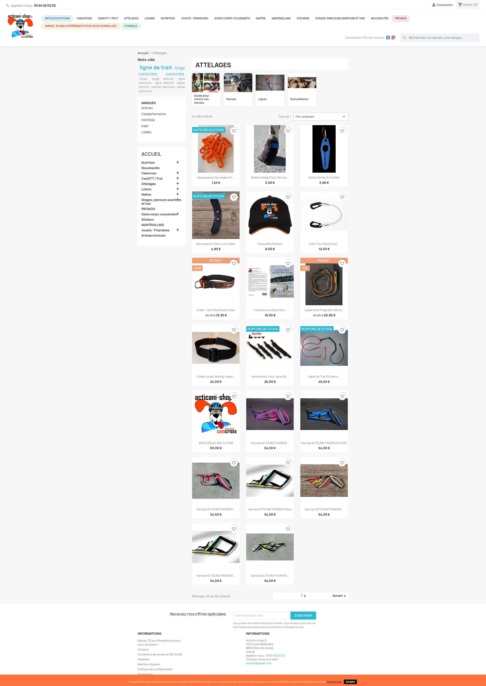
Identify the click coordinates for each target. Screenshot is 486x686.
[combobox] (439, 37)
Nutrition (168, 18)
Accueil (151, 154)
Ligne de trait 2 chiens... (324, 376)
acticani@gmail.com (258, 663)
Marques (148, 103)
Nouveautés (379, 18)
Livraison (143, 649)
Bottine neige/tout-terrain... (270, 177)
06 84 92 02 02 (275, 655)
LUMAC (146, 132)
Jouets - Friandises (194, 18)
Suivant (340, 596)
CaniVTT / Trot (108, 18)
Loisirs (150, 18)
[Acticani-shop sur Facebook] (388, 38)
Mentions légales (149, 664)
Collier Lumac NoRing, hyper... (216, 376)
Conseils (130, 26)
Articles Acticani (57, 18)
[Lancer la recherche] (404, 37)
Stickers (303, 18)
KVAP (144, 126)
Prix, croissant (321, 116)
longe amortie (163, 79)
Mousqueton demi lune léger (215, 244)
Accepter (350, 681)
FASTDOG (148, 120)
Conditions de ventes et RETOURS (160, 654)
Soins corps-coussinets (232, 18)
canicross (175, 74)
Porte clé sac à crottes (324, 177)
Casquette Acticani (270, 244)
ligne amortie (164, 83)
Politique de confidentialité (155, 669)
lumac (143, 79)
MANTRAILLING (281, 18)
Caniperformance (153, 114)
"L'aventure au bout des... (270, 310)
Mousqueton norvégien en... (215, 177)
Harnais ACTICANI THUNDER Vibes (270, 509)
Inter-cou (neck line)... (324, 244)
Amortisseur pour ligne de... (270, 376)
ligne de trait (156, 67)
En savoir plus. (334, 681)
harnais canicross (163, 87)
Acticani (147, 108)
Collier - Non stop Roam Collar (215, 310)
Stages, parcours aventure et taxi (340, 18)
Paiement (144, 659)
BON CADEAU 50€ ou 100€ (216, 443)
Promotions (145, 674)
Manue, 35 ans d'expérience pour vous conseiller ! (81, 26)
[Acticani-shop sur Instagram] (393, 38)
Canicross (84, 18)
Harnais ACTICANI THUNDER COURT (324, 443)
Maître (261, 18)
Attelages (131, 18)
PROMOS (401, 18)
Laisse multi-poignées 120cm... (324, 310)
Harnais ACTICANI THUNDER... (270, 443)
